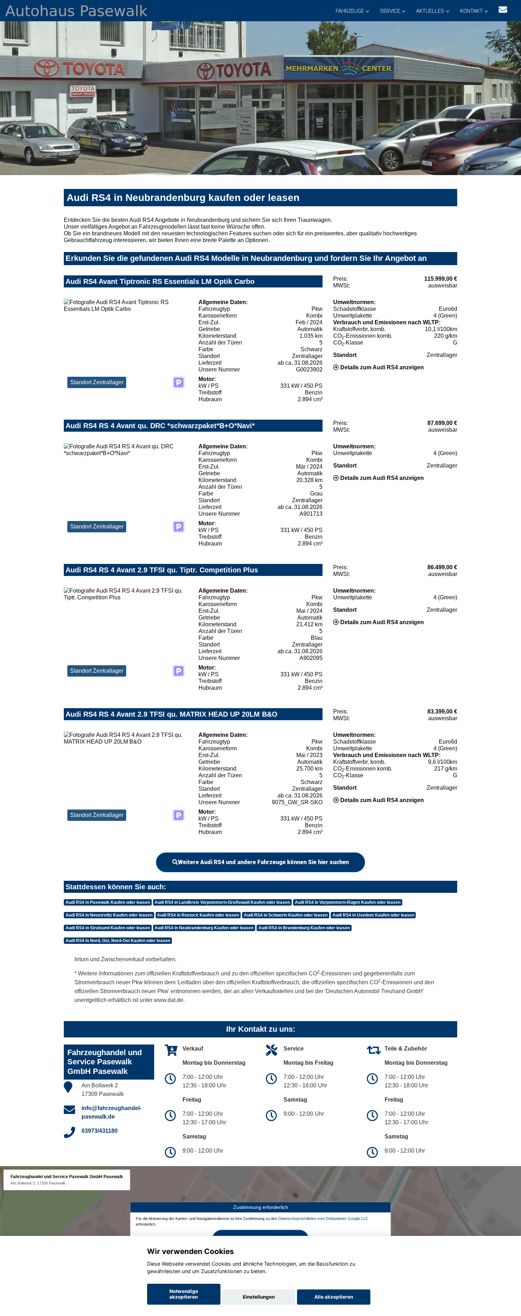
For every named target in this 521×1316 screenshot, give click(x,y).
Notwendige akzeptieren (183, 1294)
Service (390, 11)
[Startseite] (76, 10)
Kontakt (471, 11)
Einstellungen (259, 1297)
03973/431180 (100, 1131)
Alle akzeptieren (333, 1297)
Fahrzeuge (350, 11)
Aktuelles (430, 11)
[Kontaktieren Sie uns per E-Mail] (503, 10)
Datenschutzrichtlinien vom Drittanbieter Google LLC (323, 1218)
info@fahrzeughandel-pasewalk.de (111, 1112)
